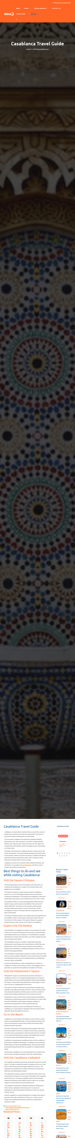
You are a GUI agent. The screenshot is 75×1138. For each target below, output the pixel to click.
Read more (62, 897)
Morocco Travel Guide (11, 1106)
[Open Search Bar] (16, 19)
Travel (19, 1106)
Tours (26, 8)
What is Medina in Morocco (12, 1109)
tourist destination (25, 865)
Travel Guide (20, 14)
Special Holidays (40, 8)
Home (18, 8)
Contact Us (56, 8)
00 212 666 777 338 (66, 2)
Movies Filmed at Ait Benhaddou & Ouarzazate (17, 1107)
